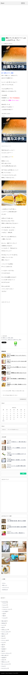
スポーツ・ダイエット (6, 653)
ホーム (3, 638)
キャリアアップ (5, 668)
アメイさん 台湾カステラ (8, 339)
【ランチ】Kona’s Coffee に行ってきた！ (10, 395)
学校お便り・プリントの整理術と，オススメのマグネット (16, 448)
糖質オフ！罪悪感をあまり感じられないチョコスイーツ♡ (16, 373)
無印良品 (3, 623)
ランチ (3, 642)
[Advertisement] (14, 20)
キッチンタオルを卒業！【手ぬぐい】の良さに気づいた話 (13, 390)
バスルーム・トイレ (6, 609)
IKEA (3, 627)
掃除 (2, 644)
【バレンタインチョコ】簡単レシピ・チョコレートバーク (16, 368)
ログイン (4, 583)
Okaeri (7, 673)
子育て (3, 659)
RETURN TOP (23, 399)
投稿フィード (4, 585)
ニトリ (3, 625)
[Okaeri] (8, 3)
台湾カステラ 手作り (17, 339)
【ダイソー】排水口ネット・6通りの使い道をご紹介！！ (16, 442)
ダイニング (5, 607)
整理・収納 (4, 620)
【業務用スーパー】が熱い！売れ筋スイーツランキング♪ (16, 385)
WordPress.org (5, 589)
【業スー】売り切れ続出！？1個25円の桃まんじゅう (16, 379)
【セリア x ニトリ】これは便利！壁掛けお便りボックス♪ (16, 466)
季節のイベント (5, 661)
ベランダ (4, 617)
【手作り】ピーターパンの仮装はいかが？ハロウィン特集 (16, 454)
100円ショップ (4, 629)
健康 (2, 651)
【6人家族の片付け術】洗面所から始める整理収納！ (16, 527)
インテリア (4, 601)
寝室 (3, 615)
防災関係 (3, 648)
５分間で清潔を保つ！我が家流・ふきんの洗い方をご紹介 (16, 460)
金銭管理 (3, 657)
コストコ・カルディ (5, 631)
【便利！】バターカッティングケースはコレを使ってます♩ (16, 362)
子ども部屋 (5, 611)
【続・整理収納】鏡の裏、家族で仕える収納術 (16, 520)
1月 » (3, 420)
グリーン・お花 (5, 640)
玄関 (3, 613)
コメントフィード (5, 587)
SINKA (17, 673)
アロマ (3, 666)
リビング (4, 602)
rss (22, 3)
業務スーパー (5, 337)
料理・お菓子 (10, 337)
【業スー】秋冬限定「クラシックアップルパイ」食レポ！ (16, 356)
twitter (24, 3)
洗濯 (2, 646)
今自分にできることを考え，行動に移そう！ (16, 532)
